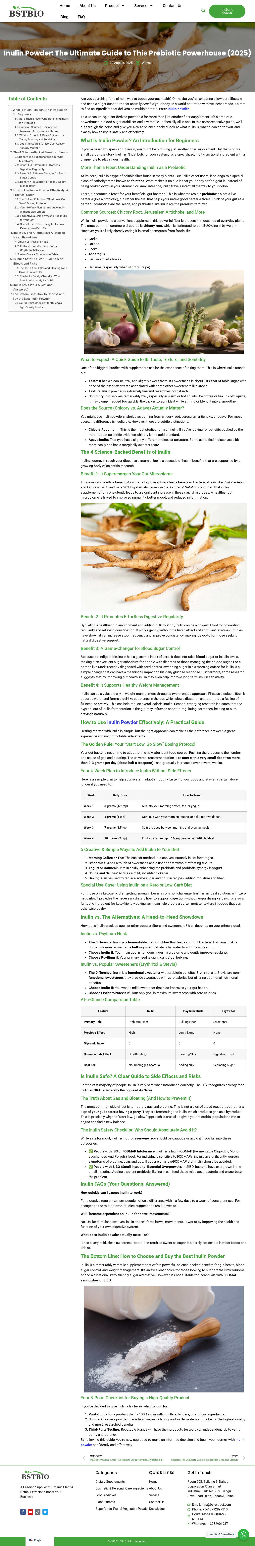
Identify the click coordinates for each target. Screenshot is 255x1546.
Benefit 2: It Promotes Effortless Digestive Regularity (40, 167)
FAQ (81, 16)
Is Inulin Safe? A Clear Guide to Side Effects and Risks (38, 261)
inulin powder (178, 109)
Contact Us (172, 5)
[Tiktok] (37, 1512)
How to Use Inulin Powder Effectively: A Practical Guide (40, 192)
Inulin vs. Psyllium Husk (33, 241)
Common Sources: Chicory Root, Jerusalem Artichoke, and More (39, 129)
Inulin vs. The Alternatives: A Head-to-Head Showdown (39, 235)
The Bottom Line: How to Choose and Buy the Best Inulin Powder (38, 296)
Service (140, 5)
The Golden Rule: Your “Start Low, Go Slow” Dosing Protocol (42, 201)
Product (112, 5)
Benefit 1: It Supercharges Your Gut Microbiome (41, 159)
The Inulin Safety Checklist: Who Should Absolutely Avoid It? (40, 278)
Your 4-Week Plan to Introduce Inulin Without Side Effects (42, 209)
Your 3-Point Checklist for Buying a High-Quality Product (40, 305)
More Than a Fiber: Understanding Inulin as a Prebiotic (43, 120)
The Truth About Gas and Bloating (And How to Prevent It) (43, 270)
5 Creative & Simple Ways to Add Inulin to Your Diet (43, 218)
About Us (87, 5)
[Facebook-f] (23, 1512)
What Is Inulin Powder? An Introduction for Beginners (40, 112)
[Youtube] (30, 1512)
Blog (64, 16)
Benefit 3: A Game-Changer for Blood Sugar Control (43, 175)
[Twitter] (45, 1512)
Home (65, 5)
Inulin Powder (122, 722)
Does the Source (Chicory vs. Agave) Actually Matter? (42, 145)
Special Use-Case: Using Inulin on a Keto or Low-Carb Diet (42, 226)
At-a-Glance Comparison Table (39, 254)
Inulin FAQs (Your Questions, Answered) (33, 287)
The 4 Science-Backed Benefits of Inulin (40, 152)
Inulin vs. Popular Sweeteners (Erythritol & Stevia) (38, 248)
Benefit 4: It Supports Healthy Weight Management (43, 183)
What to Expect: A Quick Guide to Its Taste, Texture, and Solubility (41, 137)
